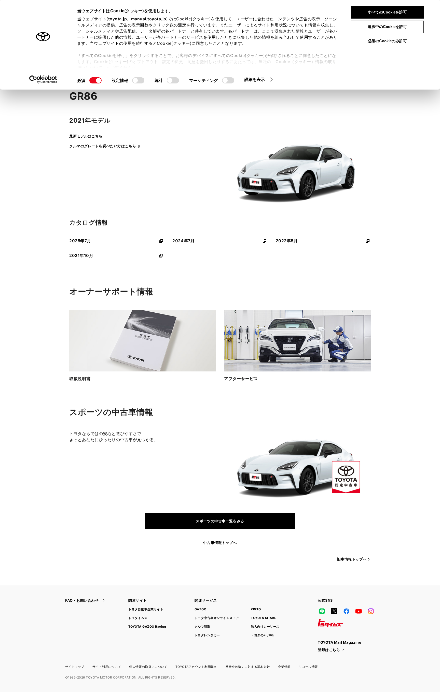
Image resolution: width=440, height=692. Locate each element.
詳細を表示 (254, 79)
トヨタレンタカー (207, 635)
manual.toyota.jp (148, 18)
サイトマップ (74, 667)
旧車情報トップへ (352, 559)
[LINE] (322, 611)
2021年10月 (81, 255)
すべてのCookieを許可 (387, 12)
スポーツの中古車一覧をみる (220, 521)
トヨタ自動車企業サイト (145, 609)
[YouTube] (358, 611)
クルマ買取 (202, 626)
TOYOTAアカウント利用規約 (196, 667)
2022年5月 (287, 240)
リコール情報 (308, 667)
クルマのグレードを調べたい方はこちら (102, 146)
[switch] (138, 80)
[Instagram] (371, 611)
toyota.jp (117, 18)
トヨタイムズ (137, 618)
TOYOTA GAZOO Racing (147, 626)
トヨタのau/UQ (262, 635)
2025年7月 (80, 240)
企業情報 (284, 667)
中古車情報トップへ (220, 542)
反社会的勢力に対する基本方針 (247, 667)
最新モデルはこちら (86, 136)
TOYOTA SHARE (263, 618)
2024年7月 (183, 240)
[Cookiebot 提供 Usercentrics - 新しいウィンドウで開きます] (43, 79)
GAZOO (200, 609)
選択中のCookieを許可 (387, 26)
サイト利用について (106, 667)
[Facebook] (346, 611)
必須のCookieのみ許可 (387, 41)
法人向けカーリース (265, 626)
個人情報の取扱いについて (148, 667)
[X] (334, 611)
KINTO (256, 609)
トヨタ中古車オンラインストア (217, 618)
